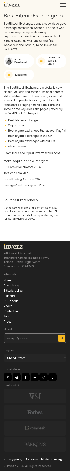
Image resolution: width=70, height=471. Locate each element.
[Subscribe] (61, 338)
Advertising (11, 285)
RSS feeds (11, 301)
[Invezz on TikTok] (52, 377)
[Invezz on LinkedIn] (35, 377)
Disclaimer (31, 459)
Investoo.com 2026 (17, 173)
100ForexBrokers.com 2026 (22, 167)
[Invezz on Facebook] (26, 377)
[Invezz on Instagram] (43, 377)
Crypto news (16, 125)
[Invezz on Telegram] (17, 377)
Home (7, 280)
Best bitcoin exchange (23, 120)
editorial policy (44, 211)
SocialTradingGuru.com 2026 (23, 179)
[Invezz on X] (8, 377)
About (8, 306)
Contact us (11, 311)
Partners (9, 296)
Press (7, 322)
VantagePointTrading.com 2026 (25, 185)
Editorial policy (13, 290)
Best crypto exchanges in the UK (30, 136)
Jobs (7, 316)
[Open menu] (63, 6)
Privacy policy (13, 459)
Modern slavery (51, 459)
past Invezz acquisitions (44, 153)
